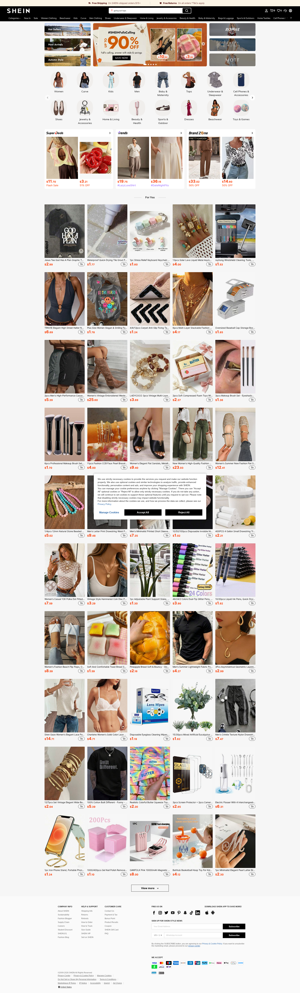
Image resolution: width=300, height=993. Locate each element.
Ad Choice (117, 983)
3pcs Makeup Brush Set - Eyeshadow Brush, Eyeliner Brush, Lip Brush (235, 395)
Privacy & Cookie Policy (212, 944)
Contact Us (109, 911)
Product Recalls (111, 922)
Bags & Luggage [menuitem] (226, 18)
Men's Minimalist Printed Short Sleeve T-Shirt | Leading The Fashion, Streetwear (150, 531)
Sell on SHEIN (87, 937)
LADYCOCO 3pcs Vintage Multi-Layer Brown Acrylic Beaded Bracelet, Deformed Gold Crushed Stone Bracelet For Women (150, 395)
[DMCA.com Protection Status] (161, 973)
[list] (177, 912)
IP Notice (83, 983)
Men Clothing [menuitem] (95, 18)
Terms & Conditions (108, 979)
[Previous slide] (97, 44)
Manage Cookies (104, 976)
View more (148, 888)
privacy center (194, 946)
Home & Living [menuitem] (146, 18)
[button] (285, 11)
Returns (84, 915)
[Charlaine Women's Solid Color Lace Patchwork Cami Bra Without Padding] (107, 705)
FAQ (106, 933)
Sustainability (63, 915)
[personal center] (266, 11)
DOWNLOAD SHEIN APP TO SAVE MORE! (223, 907)
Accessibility (95, 983)
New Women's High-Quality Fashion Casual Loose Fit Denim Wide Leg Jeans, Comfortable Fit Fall (193, 463)
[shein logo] (18, 10)
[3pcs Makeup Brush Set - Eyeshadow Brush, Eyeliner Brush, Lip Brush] (235, 366)
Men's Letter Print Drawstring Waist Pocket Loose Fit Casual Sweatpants (107, 531)
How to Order (86, 922)
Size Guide (86, 930)
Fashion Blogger (65, 918)
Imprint (107, 983)
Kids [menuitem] (76, 18)
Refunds (84, 918)
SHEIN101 (62, 933)
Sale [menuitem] (36, 18)
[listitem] (65, 235)
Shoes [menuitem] (108, 18)
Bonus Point (110, 918)
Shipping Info (86, 911)
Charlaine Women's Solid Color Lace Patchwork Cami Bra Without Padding (107, 734)
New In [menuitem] (27, 18)
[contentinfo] (198, 965)
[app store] (207, 914)
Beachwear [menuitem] (65, 18)
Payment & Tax (111, 915)
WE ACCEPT (157, 958)
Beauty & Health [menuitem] (187, 18)
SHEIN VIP (85, 933)
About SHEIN (63, 911)
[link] (75, 3)
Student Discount (65, 930)
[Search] (186, 10)
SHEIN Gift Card (111, 930)
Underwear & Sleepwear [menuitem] (125, 18)
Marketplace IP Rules (67, 983)
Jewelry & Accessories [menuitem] (167, 18)
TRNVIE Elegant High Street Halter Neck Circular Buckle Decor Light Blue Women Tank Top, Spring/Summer (65, 328)
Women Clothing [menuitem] (49, 18)
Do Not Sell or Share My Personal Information (77, 979)
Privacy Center (64, 976)
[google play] (213, 914)
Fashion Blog (63, 937)
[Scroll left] (287, 18)
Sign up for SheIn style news (167, 921)
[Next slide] (203, 44)
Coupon (108, 926)
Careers (61, 926)
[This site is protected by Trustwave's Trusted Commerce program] (154, 973)
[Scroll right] (291, 18)
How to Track (86, 926)
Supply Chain (63, 922)
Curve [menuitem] (83, 18)
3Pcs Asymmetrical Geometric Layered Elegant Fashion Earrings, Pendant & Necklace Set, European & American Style (235, 667)
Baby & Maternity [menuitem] (206, 18)
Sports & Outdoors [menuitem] (245, 18)
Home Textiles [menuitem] (263, 18)
